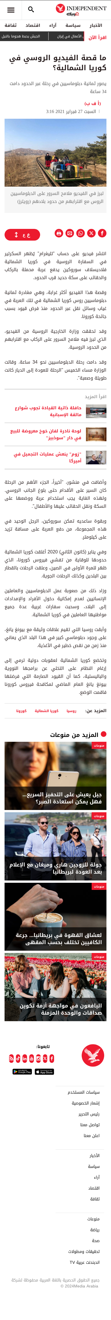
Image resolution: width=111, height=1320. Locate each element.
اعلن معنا (92, 1136)
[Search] (31, 10)
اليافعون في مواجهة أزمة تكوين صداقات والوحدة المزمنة (61, 1009)
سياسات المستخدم (84, 1092)
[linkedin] (24, 1058)
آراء (52, 25)
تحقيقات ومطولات (84, 1252)
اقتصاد (33, 25)
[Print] (59, 233)
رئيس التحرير (89, 1114)
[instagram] (38, 1058)
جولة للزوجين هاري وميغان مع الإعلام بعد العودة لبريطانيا (55, 868)
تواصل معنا (90, 1125)
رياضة (95, 1230)
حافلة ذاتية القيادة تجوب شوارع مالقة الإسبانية (48, 411)
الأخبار (96, 25)
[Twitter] (45, 1058)
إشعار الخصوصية (86, 1103)
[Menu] (11, 10)
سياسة (73, 25)
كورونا (21, 711)
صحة (96, 1241)
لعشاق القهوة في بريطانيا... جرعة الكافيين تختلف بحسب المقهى (59, 939)
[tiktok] (18, 1058)
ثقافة (11, 25)
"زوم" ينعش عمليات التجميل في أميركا (47, 457)
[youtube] (31, 1058)
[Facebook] (52, 1058)
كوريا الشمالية (46, 711)
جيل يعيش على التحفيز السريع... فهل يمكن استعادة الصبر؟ (62, 798)
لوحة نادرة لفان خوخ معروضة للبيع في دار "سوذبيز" (45, 434)
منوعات (60, 734)
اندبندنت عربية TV (85, 1262)
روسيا (71, 711)
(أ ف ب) (93, 103)
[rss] (11, 1058)
